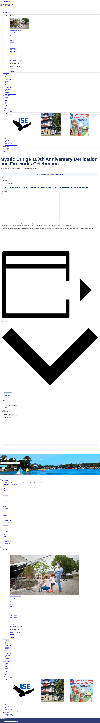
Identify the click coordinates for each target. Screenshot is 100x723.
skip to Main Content (5, 1)
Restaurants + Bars (7, 520)
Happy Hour (8, 92)
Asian (6, 84)
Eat (6, 100)
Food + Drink (6, 73)
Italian (6, 76)
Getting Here (8, 141)
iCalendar (6, 393)
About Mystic (8, 140)
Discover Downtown (9, 98)
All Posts (12, 111)
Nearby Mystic (13, 71)
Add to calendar (4, 321)
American (7, 82)
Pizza (6, 78)
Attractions (12, 38)
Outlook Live (7, 397)
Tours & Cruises (13, 49)
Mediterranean (8, 87)
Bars (6, 90)
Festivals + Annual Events (16, 60)
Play (6, 103)
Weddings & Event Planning (11, 145)
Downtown (5, 97)
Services (7, 107)
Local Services (8, 148)
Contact (4, 490)
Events (2, 168)
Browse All (7, 74)
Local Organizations (9, 149)
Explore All (12, 32)
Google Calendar (8, 392)
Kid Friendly (8, 89)
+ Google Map (7, 417)
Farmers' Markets (14, 52)
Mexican (7, 86)
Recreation (12, 48)
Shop (6, 102)
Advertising (5, 495)
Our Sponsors (6, 492)
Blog (4, 110)
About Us (5, 488)
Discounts (5, 108)
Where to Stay (8, 143)
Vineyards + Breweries (15, 66)
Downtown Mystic (8, 414)
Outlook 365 (7, 395)
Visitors (4, 138)
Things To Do (6, 12)
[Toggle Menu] (0, 547)
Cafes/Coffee (8, 79)
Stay (6, 105)
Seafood (7, 81)
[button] (4, 151)
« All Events (4, 180)
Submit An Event (59, 174)
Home (4, 486)
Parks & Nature (13, 51)
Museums (12, 42)
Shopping (12, 40)
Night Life (12, 68)
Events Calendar (13, 58)
